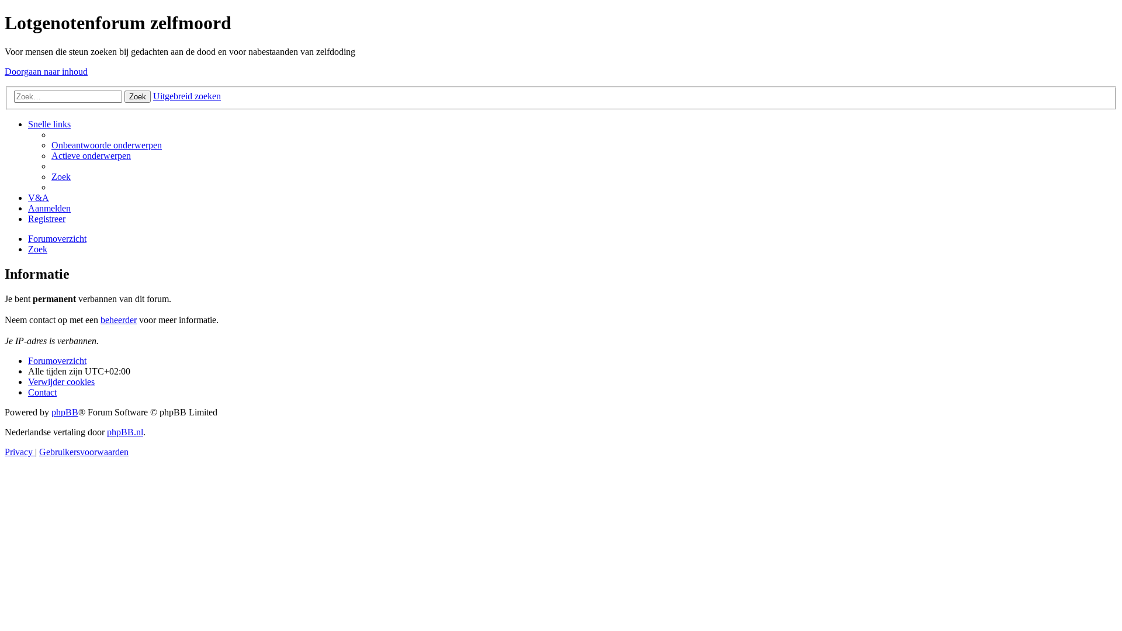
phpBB (64, 412)
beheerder (119, 320)
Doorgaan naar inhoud (46, 72)
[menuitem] (106, 145)
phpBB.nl (125, 432)
